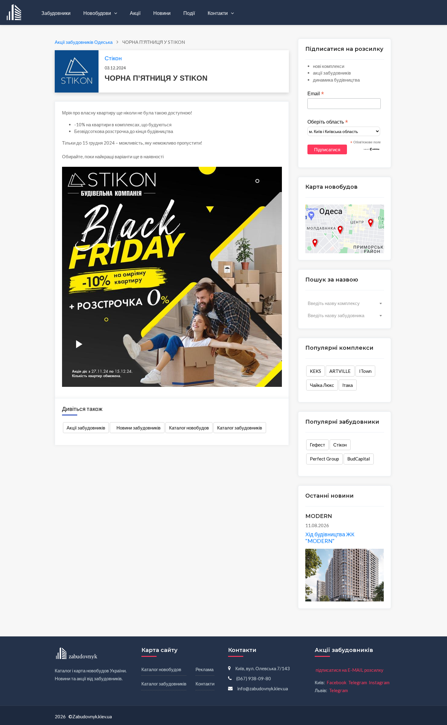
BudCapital (358, 458)
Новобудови (97, 13)
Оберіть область (327, 122)
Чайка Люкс (322, 385)
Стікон (113, 57)
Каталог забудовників (239, 427)
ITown (365, 371)
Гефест (317, 444)
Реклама (204, 669)
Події (189, 13)
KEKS (315, 371)
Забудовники (56, 13)
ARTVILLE (340, 371)
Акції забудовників (86, 427)
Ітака (347, 385)
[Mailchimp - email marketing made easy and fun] (371, 148)
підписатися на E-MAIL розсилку (349, 670)
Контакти (218, 13)
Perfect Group (324, 458)
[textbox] (344, 303)
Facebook (336, 682)
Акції (135, 13)
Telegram (357, 682)
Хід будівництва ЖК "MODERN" (329, 537)
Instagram (379, 682)
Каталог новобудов (189, 427)
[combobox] (344, 303)
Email (315, 93)
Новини (162, 13)
